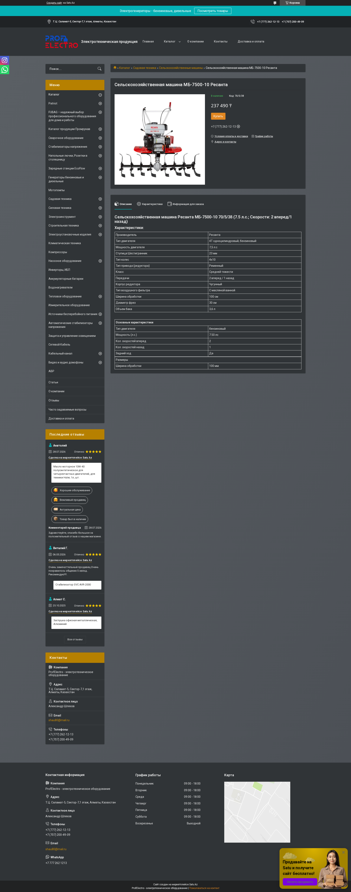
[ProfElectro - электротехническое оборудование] (62, 42)
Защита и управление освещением (72, 335)
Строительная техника (64, 225)
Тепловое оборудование (65, 296)
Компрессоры (58, 252)
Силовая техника (60, 207)
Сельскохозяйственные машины (181, 67)
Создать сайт (54, 2)
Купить (218, 116)
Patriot (53, 103)
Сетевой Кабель (59, 344)
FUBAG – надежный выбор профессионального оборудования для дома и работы (72, 116)
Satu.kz (193, 884)
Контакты (221, 41)
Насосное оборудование (65, 260)
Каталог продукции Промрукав (69, 129)
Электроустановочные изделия (70, 234)
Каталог (169, 41)
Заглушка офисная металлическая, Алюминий (75, 622)
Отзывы (54, 400)
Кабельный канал (60, 353)
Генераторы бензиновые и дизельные (66, 179)
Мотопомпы (57, 190)
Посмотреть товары (212, 11)
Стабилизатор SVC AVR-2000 (73, 584)
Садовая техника (144, 67)
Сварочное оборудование (66, 138)
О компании (195, 41)
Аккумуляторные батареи (66, 278)
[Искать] (99, 69)
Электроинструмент (62, 216)
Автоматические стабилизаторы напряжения (71, 325)
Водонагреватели (61, 287)
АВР (51, 371)
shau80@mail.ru (59, 720)
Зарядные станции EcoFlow (67, 168)
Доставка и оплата (251, 41)
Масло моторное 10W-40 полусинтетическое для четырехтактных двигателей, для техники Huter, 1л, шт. (74, 472)
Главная (148, 41)
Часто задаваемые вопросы (67, 409)
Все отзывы (75, 639)
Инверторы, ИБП (59, 269)
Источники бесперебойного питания (73, 314)
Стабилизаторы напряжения (68, 146)
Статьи (53, 382)
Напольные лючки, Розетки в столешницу (68, 157)
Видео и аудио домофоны (66, 362)
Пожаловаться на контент (204, 888)
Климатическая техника (65, 243)
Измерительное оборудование (69, 305)
